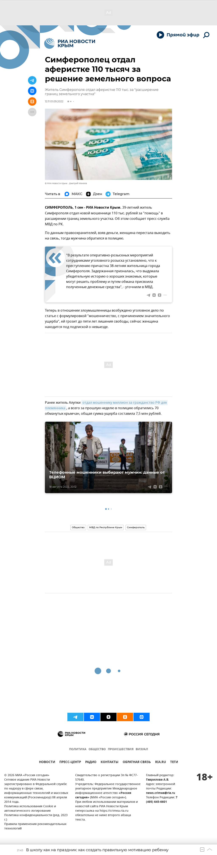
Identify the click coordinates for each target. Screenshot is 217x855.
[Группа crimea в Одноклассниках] (125, 717)
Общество (78, 527)
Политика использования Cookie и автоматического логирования (30, 808)
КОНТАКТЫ (109, 762)
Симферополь (136, 527)
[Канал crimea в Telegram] (75, 717)
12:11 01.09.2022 (54, 101)
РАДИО (90, 762)
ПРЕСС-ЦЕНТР (70, 762)
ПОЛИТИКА (77, 749)
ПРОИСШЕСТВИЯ (121, 749)
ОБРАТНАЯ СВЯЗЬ (137, 762)
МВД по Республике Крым (105, 527)
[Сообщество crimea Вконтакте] (92, 717)
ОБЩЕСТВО (97, 749)
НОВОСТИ (47, 762)
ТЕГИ (174, 762)
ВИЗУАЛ (142, 749)
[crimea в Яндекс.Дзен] (108, 717)
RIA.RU (160, 762)
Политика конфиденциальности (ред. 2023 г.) (36, 817)
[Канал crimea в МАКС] (142, 717)
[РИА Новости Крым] (70, 43)
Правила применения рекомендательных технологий (35, 826)
